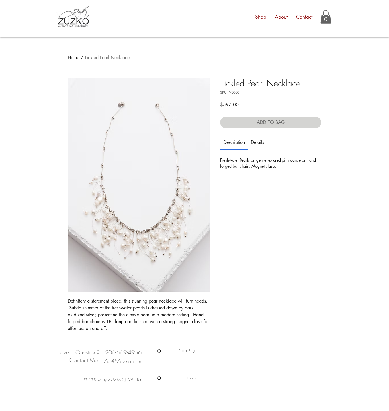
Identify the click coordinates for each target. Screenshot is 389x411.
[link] (234, 142)
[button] (325, 17)
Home (73, 58)
